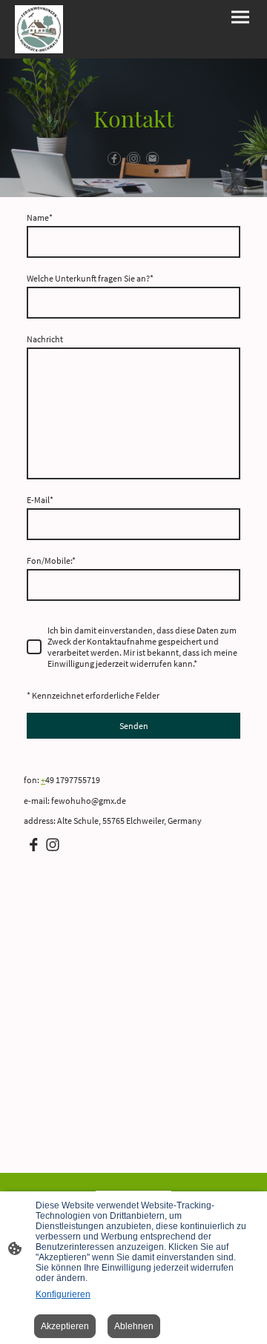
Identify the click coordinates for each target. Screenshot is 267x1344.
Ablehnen (134, 1326)
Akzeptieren (65, 1326)
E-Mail (40, 499)
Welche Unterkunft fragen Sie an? (90, 278)
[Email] (152, 158)
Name (40, 217)
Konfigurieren (63, 1294)
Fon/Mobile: (51, 560)
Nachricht (45, 339)
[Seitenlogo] (39, 29)
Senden (133, 725)
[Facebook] (114, 158)
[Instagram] (133, 158)
